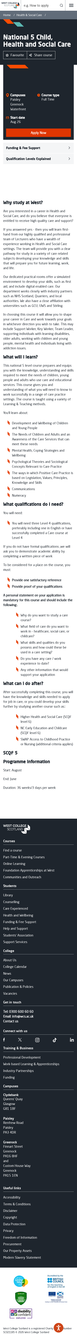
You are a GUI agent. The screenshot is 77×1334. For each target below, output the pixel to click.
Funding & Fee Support (23, 148)
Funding (9, 1077)
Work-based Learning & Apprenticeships (31, 1064)
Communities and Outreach (22, 877)
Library (8, 895)
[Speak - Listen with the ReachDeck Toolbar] (58, 1328)
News (7, 973)
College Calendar (15, 967)
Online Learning (14, 864)
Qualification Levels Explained (28, 159)
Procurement (12, 1244)
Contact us (10, 1021)
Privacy (8, 1231)
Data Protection (14, 1224)
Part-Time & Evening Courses (24, 857)
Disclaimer (10, 1211)
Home (7, 15)
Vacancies (10, 993)
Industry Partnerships (18, 1071)
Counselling (11, 902)
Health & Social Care (29, 15)
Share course (43, 55)
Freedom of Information (20, 1237)
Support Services (15, 942)
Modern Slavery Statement (22, 1257)
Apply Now (38, 133)
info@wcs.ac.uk (22, 1016)
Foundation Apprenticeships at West (28, 870)
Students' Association (18, 935)
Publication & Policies (18, 987)
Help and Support (15, 928)
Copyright (10, 1217)
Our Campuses (13, 980)
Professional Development (22, 1057)
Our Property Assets (17, 1251)
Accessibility (11, 1197)
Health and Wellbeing (18, 915)
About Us (9, 960)
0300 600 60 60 (21, 1011)
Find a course (12, 850)
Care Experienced (15, 908)
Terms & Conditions (17, 1204)
